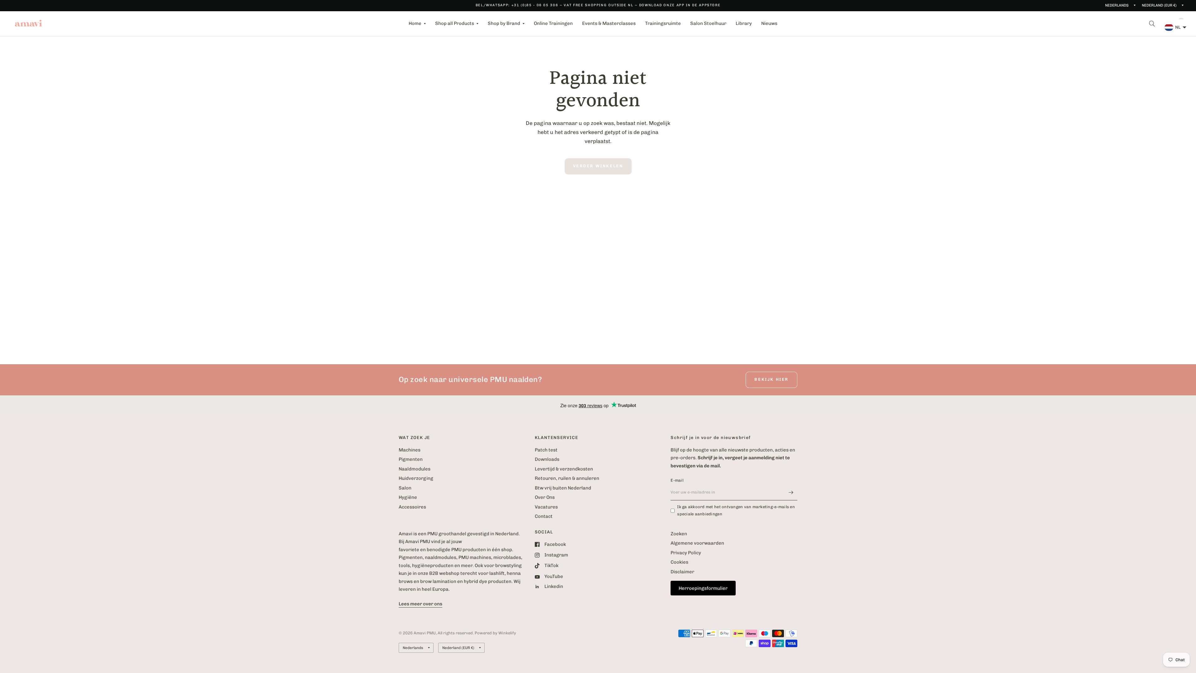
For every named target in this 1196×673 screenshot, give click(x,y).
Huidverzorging (416, 478)
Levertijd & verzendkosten (564, 469)
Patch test (546, 450)
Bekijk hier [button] (771, 379)
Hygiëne (408, 497)
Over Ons (545, 497)
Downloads (547, 459)
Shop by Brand (504, 23)
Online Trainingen (553, 23)
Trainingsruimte (663, 23)
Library (744, 23)
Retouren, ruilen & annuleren (567, 478)
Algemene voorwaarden (697, 543)
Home (415, 23)
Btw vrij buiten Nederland (563, 488)
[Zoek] (1152, 23)
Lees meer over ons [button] (420, 604)
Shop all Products (454, 23)
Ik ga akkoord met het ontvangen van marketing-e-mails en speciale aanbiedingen (736, 510)
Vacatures (546, 507)
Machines (409, 450)
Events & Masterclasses (609, 23)
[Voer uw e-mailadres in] (791, 492)
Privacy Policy (686, 553)
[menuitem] (417, 24)
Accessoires (412, 507)
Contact (544, 516)
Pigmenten (411, 459)
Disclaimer (682, 572)
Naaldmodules (414, 469)
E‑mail (677, 480)
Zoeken (679, 534)
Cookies (679, 562)
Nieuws (769, 23)
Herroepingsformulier (703, 588)
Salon (405, 488)
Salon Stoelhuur (708, 23)
